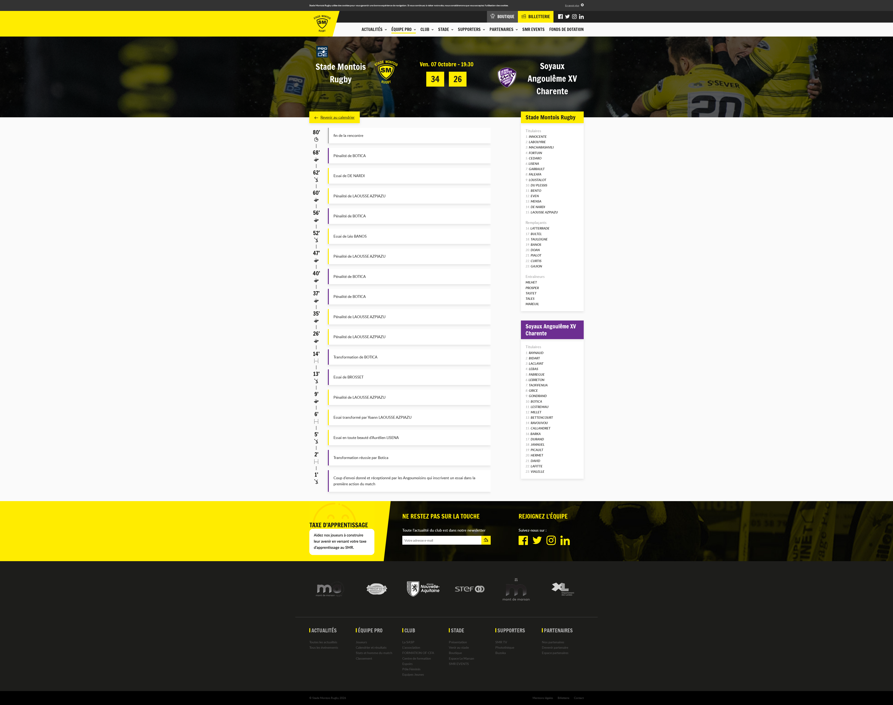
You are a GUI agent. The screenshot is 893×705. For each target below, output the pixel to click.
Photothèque (504, 647)
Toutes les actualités (323, 642)
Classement (364, 658)
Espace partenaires (555, 653)
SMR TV (501, 642)
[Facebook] (560, 17)
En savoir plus (572, 5)
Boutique (455, 653)
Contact (579, 698)
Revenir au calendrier (337, 117)
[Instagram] (574, 17)
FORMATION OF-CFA (418, 653)
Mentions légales (543, 698)
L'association (411, 647)
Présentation (458, 642)
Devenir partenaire (555, 647)
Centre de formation (416, 658)
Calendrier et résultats (371, 647)
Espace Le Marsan (461, 658)
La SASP (408, 642)
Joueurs (361, 642)
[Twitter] (567, 17)
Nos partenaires (553, 642)
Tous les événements (323, 647)
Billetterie (563, 698)
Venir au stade (459, 647)
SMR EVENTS (533, 29)
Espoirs (407, 663)
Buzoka (500, 653)
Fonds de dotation (566, 29)
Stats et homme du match (374, 653)
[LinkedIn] (581, 17)
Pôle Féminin (411, 669)
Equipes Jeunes (413, 674)
